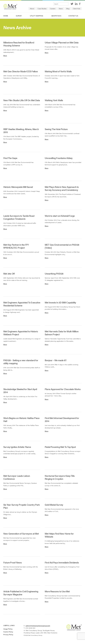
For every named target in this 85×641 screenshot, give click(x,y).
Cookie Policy (8, 632)
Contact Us (73, 16)
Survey (19, 16)
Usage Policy (8, 629)
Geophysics (56, 16)
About (32, 9)
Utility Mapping (36, 16)
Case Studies (42, 9)
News (61, 9)
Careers (52, 9)
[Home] (10, 9)
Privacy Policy (8, 634)
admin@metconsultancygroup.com (38, 626)
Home (5, 16)
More (5, 56)
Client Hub (76, 9)
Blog (67, 9)
